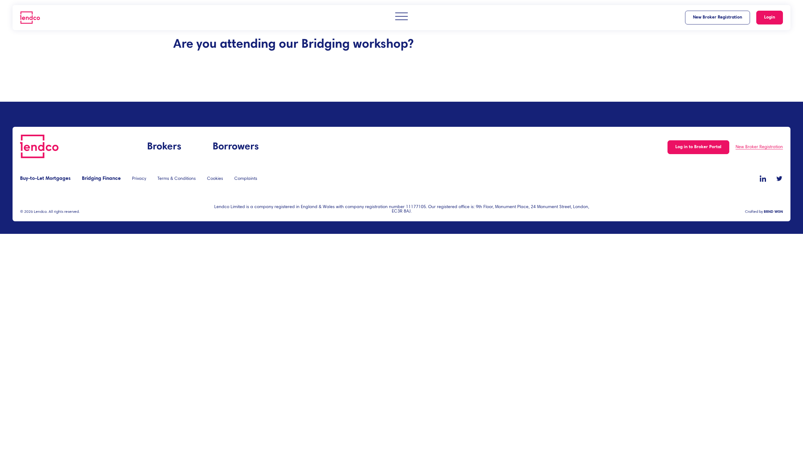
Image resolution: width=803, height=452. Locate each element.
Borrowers (236, 147)
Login (769, 17)
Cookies (215, 179)
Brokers (164, 147)
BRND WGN (773, 212)
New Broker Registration (717, 17)
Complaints (245, 179)
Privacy (139, 179)
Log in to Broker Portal (698, 147)
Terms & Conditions (176, 179)
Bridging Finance (101, 178)
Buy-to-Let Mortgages (45, 178)
